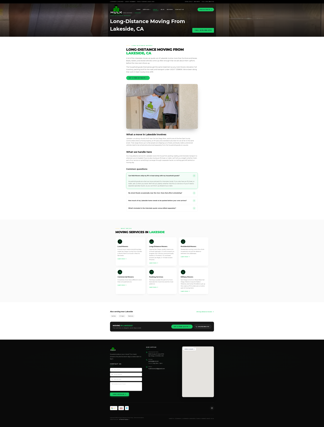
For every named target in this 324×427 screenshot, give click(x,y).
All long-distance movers (204, 312)
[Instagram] (212, 408)
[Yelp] (121, 408)
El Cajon (121, 316)
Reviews (170, 9)
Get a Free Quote (181, 326)
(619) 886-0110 (153, 361)
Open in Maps (188, 349)
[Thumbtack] (127, 408)
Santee (113, 316)
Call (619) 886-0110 (208, 1)
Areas (155, 9)
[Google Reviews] (113, 408)
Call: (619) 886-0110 (203, 30)
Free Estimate (205, 9)
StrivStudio (123, 419)
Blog (162, 9)
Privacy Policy (130, 417)
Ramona (130, 316)
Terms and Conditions (139, 417)
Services (146, 9)
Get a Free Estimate (137, 78)
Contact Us (179, 9)
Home (138, 9)
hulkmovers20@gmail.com (156, 368)
